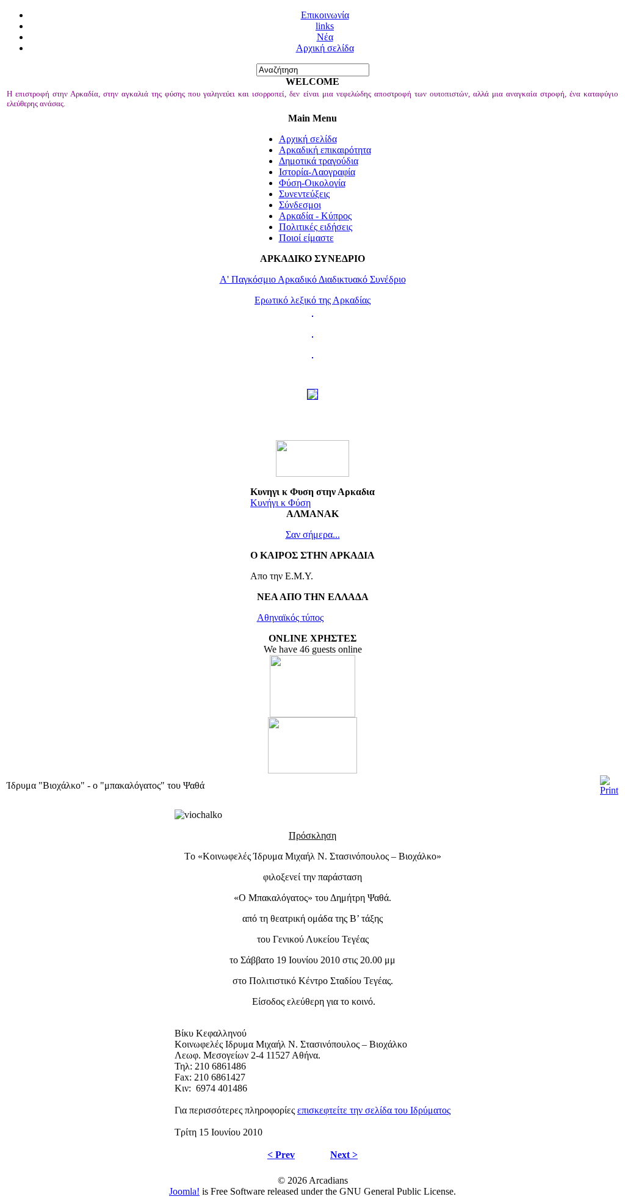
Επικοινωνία (325, 15)
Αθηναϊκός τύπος (290, 617)
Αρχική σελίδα (325, 48)
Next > (344, 1155)
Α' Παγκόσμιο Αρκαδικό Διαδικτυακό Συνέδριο (313, 279)
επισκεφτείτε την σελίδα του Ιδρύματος (373, 1110)
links (325, 26)
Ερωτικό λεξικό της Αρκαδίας (312, 300)
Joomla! (184, 1191)
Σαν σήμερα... (313, 534)
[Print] (609, 790)
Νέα (325, 37)
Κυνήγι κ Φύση (280, 503)
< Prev (281, 1155)
